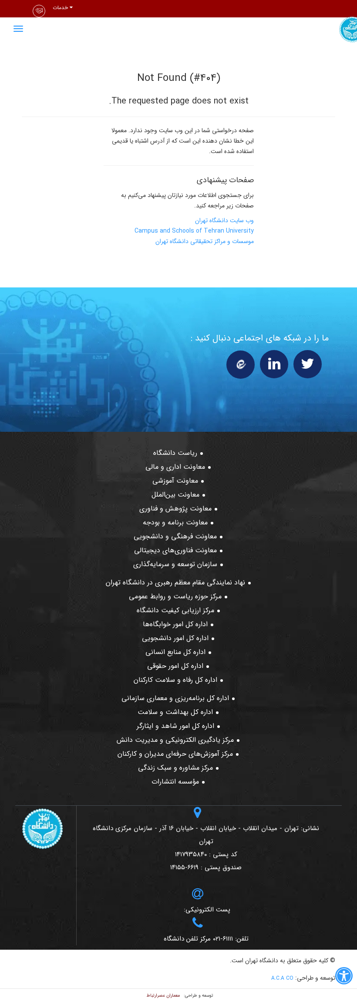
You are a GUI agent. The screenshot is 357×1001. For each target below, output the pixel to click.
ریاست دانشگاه (175, 452)
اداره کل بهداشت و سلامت (175, 712)
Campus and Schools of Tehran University (194, 231)
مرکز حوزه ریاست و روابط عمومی (175, 596)
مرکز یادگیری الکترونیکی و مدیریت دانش (175, 739)
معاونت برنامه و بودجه (175, 522)
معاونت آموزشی (175, 480)
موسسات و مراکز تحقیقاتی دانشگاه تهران (204, 241)
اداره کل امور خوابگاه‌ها (175, 624)
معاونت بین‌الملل (175, 494)
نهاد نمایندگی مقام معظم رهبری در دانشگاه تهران (175, 582)
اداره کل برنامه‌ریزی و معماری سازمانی (175, 698)
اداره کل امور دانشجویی (175, 638)
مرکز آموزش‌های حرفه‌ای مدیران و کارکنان (175, 753)
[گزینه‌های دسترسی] (344, 977)
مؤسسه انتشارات (175, 781)
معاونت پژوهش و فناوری (175, 508)
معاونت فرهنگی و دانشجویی (175, 536)
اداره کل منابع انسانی (175, 652)
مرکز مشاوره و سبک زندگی (175, 767)
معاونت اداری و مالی (175, 466)
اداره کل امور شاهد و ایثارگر (175, 726)
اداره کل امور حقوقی (175, 666)
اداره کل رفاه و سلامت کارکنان (175, 679)
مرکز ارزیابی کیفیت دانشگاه (175, 610)
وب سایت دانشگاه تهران (224, 220)
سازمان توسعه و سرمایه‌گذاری (175, 564)
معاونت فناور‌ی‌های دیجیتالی (175, 550)
